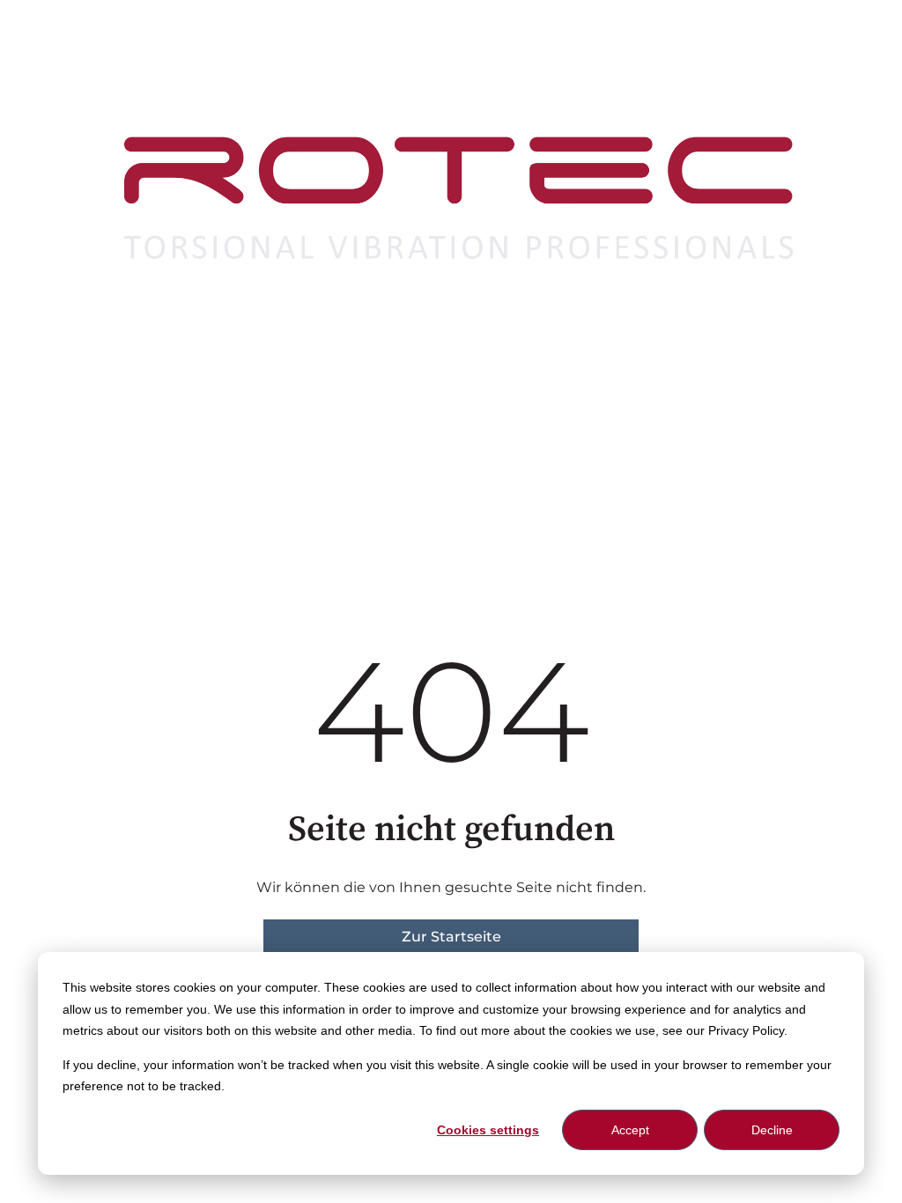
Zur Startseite (451, 936)
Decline (772, 1130)
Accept (630, 1130)
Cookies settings (488, 1130)
